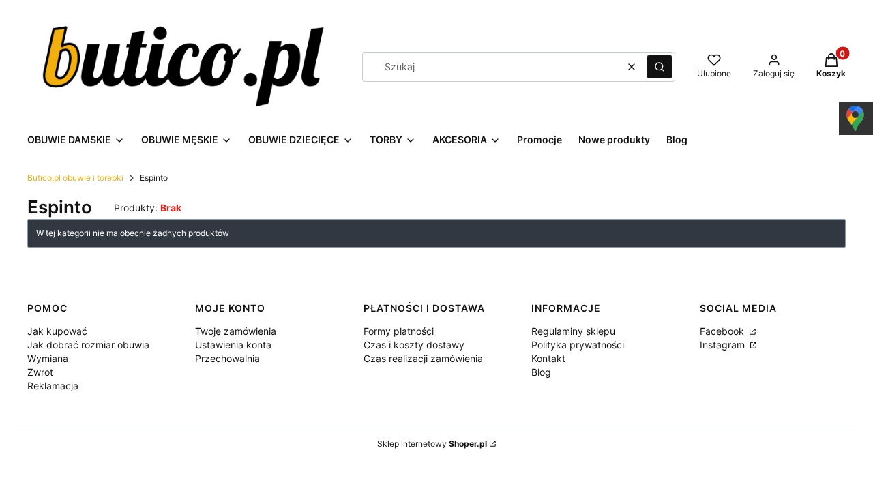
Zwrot (40, 372)
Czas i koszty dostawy (414, 345)
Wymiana (47, 358)
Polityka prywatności (577, 345)
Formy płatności (399, 331)
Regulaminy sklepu (573, 331)
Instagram (724, 345)
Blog (541, 372)
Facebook (723, 331)
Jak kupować (57, 331)
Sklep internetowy (432, 443)
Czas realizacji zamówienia (423, 358)
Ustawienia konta (233, 345)
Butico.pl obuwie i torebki (75, 178)
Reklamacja (52, 385)
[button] (659, 66)
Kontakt (548, 358)
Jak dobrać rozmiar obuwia (88, 345)
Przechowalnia (227, 358)
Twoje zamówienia (235, 331)
